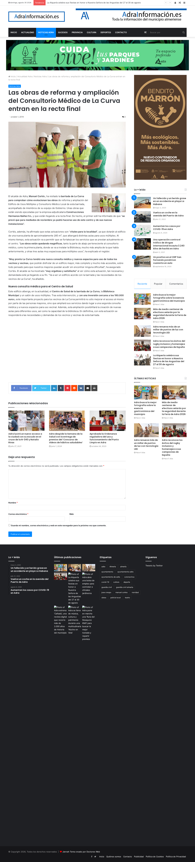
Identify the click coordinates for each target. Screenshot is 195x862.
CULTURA (91, 32)
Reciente (142, 283)
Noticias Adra (40, 76)
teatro (127, 597)
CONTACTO (121, 32)
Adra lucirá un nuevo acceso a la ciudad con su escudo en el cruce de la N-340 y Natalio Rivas (25, 438)
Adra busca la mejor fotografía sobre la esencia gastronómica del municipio (169, 297)
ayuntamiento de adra (110, 577)
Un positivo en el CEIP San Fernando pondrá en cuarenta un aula (167, 260)
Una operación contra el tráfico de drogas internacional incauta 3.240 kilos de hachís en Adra (168, 244)
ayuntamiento (107, 572)
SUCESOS (62, 32)
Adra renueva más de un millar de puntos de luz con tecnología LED (168, 329)
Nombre (13, 502)
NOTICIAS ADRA (46, 32)
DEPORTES (106, 32)
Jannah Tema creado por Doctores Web (81, 851)
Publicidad (139, 856)
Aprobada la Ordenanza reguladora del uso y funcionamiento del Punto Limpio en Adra (104, 438)
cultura (116, 582)
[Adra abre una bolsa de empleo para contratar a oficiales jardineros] (88, 584)
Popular (158, 283)
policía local (115, 597)
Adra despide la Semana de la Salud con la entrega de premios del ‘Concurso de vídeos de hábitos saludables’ (66, 438)
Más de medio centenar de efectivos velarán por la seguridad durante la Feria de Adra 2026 (169, 314)
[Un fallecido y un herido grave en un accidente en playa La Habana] (142, 202)
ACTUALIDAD (27, 32)
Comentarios (176, 283)
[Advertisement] (67, 352)
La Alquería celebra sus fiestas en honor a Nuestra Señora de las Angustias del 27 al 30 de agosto (94, 2)
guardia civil (106, 587)
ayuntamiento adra (125, 572)
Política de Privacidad (176, 856)
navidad (135, 592)
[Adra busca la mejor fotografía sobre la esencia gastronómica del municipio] (142, 299)
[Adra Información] (36, 17)
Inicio (13, 76)
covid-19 (105, 582)
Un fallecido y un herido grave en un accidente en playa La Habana (169, 201)
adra (103, 566)
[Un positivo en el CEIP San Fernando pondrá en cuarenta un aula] (142, 261)
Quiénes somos (113, 856)
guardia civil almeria (124, 587)
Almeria (113, 566)
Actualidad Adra (24, 76)
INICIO (14, 32)
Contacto (127, 856)
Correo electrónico (18, 514)
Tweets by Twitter (154, 565)
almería (123, 566)
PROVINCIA (77, 32)
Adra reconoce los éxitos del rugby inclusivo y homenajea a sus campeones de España (169, 343)
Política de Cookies (155, 856)
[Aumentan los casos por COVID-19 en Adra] (142, 230)
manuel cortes (121, 592)
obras (103, 597)
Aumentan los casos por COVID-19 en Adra (166, 228)
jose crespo (106, 592)
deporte (127, 582)
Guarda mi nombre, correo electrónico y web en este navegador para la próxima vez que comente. (58, 525)
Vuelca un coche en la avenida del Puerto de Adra (168, 214)
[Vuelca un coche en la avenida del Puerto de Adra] (142, 217)
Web (71, 514)
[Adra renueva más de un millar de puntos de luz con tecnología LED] (142, 331)
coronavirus (129, 577)
